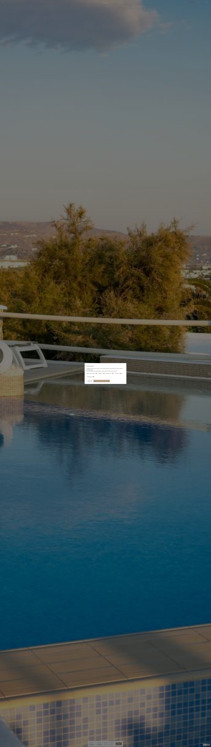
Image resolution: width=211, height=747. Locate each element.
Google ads (89, 376)
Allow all (106, 380)
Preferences (108, 373)
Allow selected (98, 380)
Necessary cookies (90, 373)
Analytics (100, 373)
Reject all (90, 380)
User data (117, 373)
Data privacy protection (113, 371)
